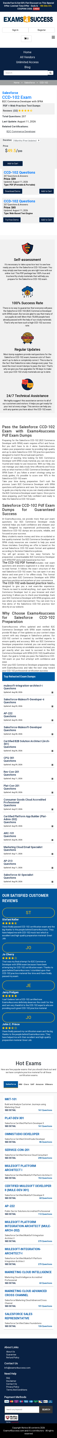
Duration (7, 140)
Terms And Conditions (16, 1390)
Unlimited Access (27, 62)
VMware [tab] (49, 1084)
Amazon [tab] (40, 1084)
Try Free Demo (12, 220)
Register (42, 30)
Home (27, 52)
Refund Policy (12, 1357)
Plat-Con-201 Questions (12, 787)
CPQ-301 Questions (10, 759)
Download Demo (12, 191)
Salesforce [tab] (11, 1084)
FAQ (8, 1378)
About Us (10, 1352)
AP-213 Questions (10, 862)
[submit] (50, 73)
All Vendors (27, 57)
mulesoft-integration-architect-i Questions (23, 687)
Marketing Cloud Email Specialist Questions (23, 849)
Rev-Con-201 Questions (11, 773)
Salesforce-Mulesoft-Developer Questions (23, 729)
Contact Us (11, 1384)
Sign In (15, 30)
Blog (27, 67)
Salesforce (29, 82)
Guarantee (11, 1354)
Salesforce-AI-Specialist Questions (18, 876)
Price (5, 146)
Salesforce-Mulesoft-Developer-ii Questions (24, 701)
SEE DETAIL (10, 1110)
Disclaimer (11, 1381)
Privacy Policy (12, 1387)
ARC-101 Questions (10, 835)
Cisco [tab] (26, 1084)
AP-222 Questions (10, 715)
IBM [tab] (20, 1084)
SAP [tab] (32, 1084)
